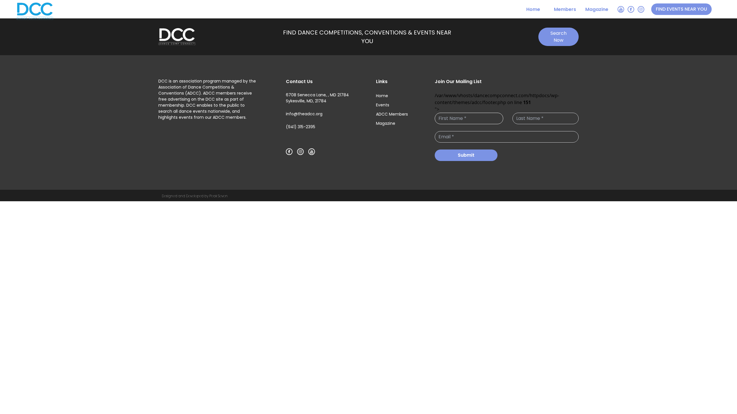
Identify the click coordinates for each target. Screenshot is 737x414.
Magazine (596, 9)
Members (565, 9)
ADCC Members (392, 114)
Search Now (558, 36)
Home (533, 9)
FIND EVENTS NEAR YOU (681, 9)
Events (382, 105)
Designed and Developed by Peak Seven (195, 195)
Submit (466, 155)
